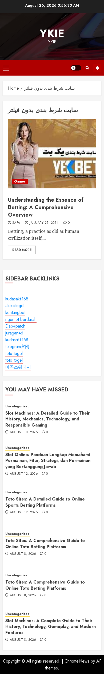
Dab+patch (15, 326)
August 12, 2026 (24, 474)
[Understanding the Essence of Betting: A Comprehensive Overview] (52, 153)
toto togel (14, 353)
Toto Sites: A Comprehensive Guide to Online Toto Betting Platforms (45, 543)
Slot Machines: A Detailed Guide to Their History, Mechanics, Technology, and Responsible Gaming (47, 419)
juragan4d (14, 333)
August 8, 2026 (23, 554)
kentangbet (15, 312)
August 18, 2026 (24, 432)
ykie (52, 33)
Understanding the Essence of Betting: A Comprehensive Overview (45, 207)
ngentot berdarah (21, 319)
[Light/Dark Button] (76, 68)
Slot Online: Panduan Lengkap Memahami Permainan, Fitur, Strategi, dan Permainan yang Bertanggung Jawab (47, 461)
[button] (6, 67)
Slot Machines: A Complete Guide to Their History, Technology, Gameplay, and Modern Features (50, 627)
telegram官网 (17, 347)
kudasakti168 (16, 299)
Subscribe (97, 68)
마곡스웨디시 (18, 367)
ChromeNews (77, 661)
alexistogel (14, 306)
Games (20, 181)
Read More (21, 249)
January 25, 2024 (44, 223)
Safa (16, 223)
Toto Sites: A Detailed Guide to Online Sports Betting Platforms (45, 502)
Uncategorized (17, 406)
